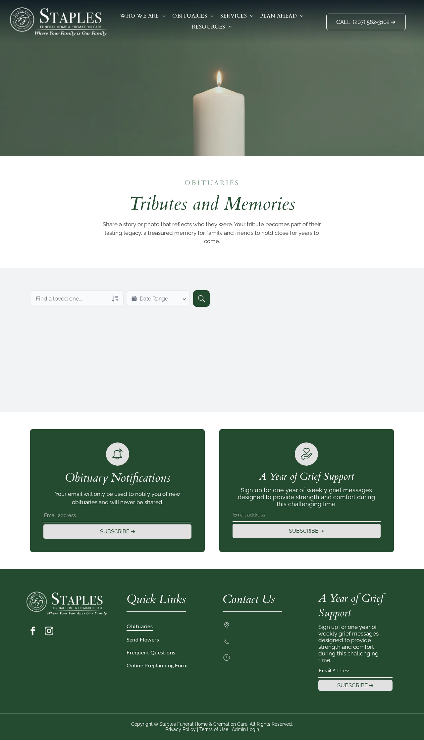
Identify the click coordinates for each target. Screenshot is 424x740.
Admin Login (245, 729)
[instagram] (49, 632)
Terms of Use (213, 729)
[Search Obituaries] (201, 298)
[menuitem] (143, 16)
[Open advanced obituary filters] (115, 298)
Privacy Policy (180, 729)
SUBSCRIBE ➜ (117, 531)
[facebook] (33, 632)
